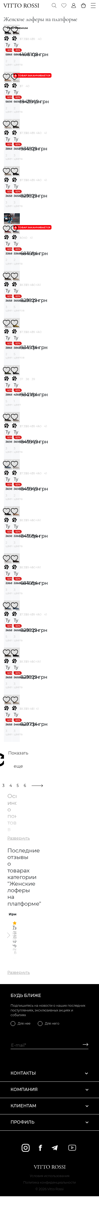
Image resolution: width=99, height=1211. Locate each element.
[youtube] (72, 1148)
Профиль (22, 1122)
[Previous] (15, 935)
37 (21, 39)
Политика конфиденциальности (49, 1182)
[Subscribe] (83, 1045)
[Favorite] (64, 5)
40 (39, 39)
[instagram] (26, 1148)
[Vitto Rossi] (21, 5)
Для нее (24, 1023)
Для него (52, 1023)
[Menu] (93, 5)
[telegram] (54, 1147)
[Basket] (83, 5)
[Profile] (73, 5)
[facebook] (40, 1147)
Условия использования (49, 1176)
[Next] (8, 935)
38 (27, 39)
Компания (24, 1089)
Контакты (23, 1073)
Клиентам (23, 1105)
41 (45, 133)
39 (33, 39)
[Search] (54, 5)
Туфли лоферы (8, 44)
